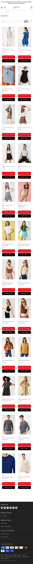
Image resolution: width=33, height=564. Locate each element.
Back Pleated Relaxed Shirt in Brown (8, 361)
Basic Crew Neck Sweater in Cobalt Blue (8, 477)
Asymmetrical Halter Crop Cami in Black (8, 322)
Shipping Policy (4, 536)
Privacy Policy (4, 516)
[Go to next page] (23, 496)
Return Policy (18, 556)
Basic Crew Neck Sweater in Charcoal (24, 438)
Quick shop (8, 60)
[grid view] (26, 21)
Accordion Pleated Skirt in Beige (8, 128)
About (24, 555)
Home (2, 12)
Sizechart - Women (17, 555)
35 (20, 496)
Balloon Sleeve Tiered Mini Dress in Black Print (8, 399)
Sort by (3, 21)
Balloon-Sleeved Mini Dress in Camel (24, 399)
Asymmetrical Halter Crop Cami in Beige (24, 283)
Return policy (4, 523)
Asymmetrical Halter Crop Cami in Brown (24, 322)
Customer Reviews (5, 558)
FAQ (2, 555)
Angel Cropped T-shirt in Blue (7, 205)
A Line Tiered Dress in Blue (24, 50)
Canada (6, 544)
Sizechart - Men (7, 555)
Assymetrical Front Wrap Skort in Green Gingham (23, 244)
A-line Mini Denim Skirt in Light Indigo (7, 89)
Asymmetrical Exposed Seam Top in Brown (7, 283)
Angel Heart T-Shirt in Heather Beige (23, 205)
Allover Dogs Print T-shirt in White (8, 167)
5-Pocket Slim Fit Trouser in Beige (8, 50)
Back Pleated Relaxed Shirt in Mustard (24, 361)
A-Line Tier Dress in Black (24, 89)
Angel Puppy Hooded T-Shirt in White (7, 244)
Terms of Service (4, 533)
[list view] (30, 21)
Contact (2, 556)
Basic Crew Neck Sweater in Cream (24, 477)
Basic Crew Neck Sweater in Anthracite (8, 438)
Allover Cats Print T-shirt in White (24, 128)
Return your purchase (6, 526)
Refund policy (25, 556)
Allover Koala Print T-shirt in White (24, 167)
